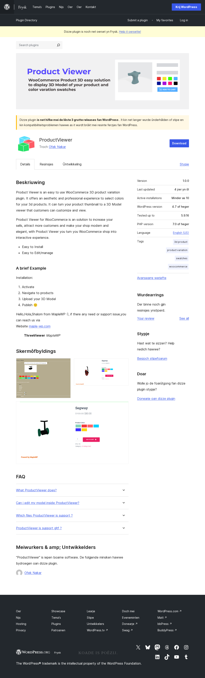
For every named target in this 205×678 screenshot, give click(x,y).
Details (25, 164)
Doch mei (128, 611)
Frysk (57, 652)
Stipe (90, 617)
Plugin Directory (26, 20)
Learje (91, 611)
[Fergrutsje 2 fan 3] (123, 364)
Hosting (21, 623)
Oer (18, 611)
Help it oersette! (130, 31)
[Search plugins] (58, 45)
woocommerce (178, 266)
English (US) (181, 232)
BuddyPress (167, 630)
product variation (177, 250)
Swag (127, 630)
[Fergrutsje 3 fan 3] (123, 407)
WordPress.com (170, 611)
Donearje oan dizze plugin (156, 399)
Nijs (18, 617)
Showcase (58, 611)
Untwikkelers (95, 623)
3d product (180, 241)
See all (184, 318)
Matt (162, 617)
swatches (181, 258)
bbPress (165, 623)
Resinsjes (46, 164)
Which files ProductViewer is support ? (44, 515)
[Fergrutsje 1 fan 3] (65, 364)
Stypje (184, 164)
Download (179, 143)
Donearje (130, 623)
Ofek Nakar (57, 147)
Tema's (56, 617)
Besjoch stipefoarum (152, 358)
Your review (145, 318)
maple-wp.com (39, 326)
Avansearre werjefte (151, 278)
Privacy (21, 630)
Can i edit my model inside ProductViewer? (47, 503)
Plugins (56, 623)
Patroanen (58, 630)
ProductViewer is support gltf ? (39, 528)
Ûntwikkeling (72, 164)
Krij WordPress (186, 7)
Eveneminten (130, 617)
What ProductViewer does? (36, 490)
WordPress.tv (97, 630)
